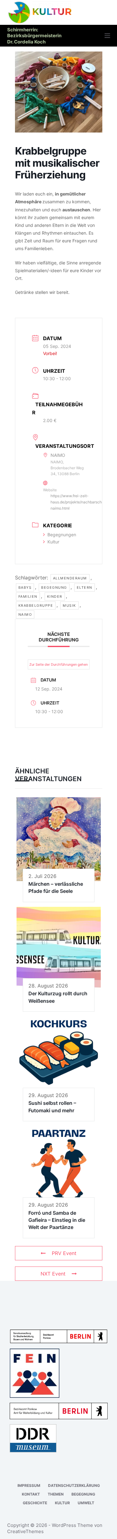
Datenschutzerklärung (74, 1485)
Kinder (54, 596)
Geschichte (35, 1503)
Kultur (53, 541)
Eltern (84, 587)
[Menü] (107, 35)
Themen (56, 1494)
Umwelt (86, 1503)
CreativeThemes (25, 1531)
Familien (27, 596)
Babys (25, 587)
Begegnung (54, 587)
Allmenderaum (70, 578)
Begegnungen (61, 534)
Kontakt (31, 1494)
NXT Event (53, 1274)
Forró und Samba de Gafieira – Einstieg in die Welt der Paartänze (56, 1220)
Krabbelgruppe (35, 605)
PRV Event (64, 1253)
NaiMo (25, 614)
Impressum (28, 1485)
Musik (69, 605)
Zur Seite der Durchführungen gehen (58, 664)
